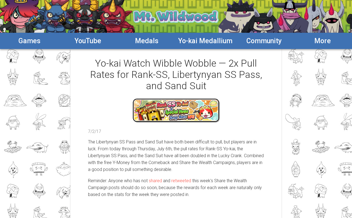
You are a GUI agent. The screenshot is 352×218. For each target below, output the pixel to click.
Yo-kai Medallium (205, 41)
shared (155, 180)
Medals (146, 41)
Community (264, 41)
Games (29, 41)
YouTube (88, 41)
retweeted (181, 180)
